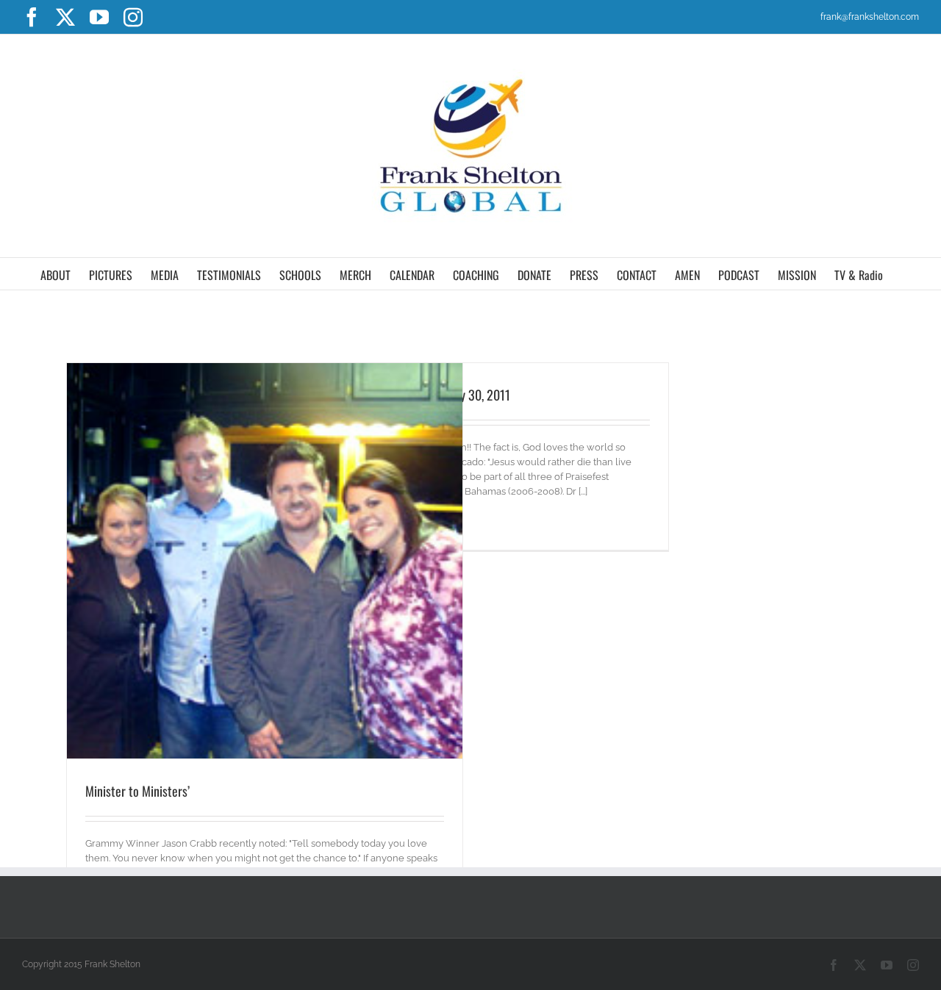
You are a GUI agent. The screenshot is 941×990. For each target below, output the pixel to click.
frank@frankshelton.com (869, 17)
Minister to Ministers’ (137, 790)
